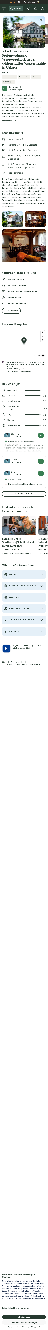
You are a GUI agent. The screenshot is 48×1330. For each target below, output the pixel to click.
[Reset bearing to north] (43, 340)
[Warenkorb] (36, 8)
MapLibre (37, 355)
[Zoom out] (43, 336)
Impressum (17, 652)
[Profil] (42, 8)
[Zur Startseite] (4, 8)
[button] (24, 30)
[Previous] (4, 30)
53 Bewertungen (15, 89)
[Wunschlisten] (29, 8)
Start (4, 662)
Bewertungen (29, 2)
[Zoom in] (43, 332)
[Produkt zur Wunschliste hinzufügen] (41, 20)
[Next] (44, 30)
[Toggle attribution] (43, 355)
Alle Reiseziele (17, 662)
